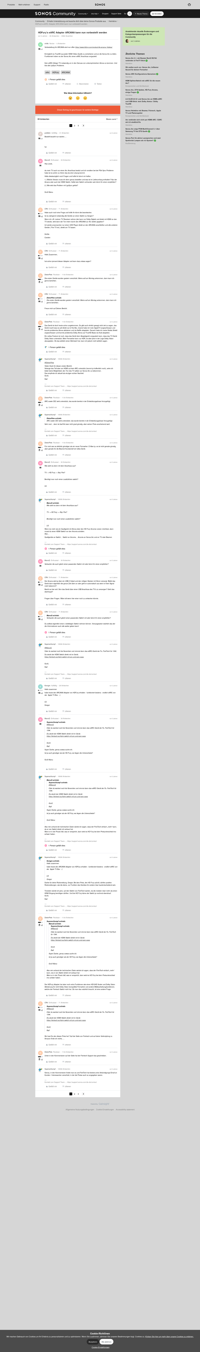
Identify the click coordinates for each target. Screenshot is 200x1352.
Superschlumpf (50, 359)
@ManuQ (48, 648)
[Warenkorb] (189, 4)
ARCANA (66, 72)
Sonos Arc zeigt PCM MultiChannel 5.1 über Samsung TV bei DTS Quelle (142, 130)
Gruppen (105, 13)
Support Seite (116, 13)
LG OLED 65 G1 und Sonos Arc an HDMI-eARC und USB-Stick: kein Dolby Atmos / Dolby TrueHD (143, 101)
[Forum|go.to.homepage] (55, 13)
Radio (46, 4)
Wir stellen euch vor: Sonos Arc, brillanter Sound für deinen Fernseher (141, 68)
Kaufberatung (130, 143)
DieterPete (48, 274)
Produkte (11, 4)
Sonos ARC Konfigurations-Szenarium (140, 74)
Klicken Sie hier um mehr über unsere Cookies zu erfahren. (169, 1336)
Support (37, 4)
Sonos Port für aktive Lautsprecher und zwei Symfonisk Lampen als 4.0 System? (143, 139)
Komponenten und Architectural (137, 86)
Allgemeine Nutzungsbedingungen (80, 1109)
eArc (47, 72)
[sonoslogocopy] (100, 4)
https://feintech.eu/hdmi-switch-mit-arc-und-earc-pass (64, 657)
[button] (141, 13)
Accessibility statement (125, 1109)
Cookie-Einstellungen (105, 1109)
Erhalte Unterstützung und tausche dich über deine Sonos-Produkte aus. (76, 21)
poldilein (48, 133)
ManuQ (47, 160)
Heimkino (113, 21)
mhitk (46, 43)
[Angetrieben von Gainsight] (100, 1104)
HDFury (55, 72)
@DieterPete (49, 362)
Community (40, 21)
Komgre (47, 685)
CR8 (46, 209)
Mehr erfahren (24, 4)
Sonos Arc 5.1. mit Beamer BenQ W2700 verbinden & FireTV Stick (141, 59)
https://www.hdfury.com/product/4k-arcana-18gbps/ (93, 47)
